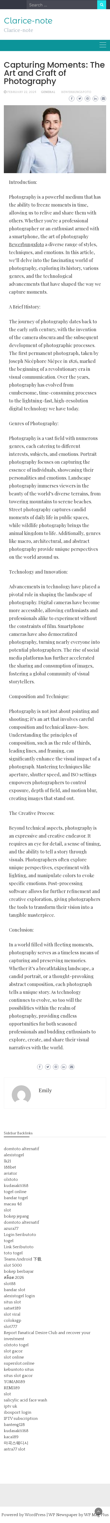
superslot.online (19, 1363)
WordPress (35, 1515)
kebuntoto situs (19, 1369)
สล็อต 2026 (14, 1277)
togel (9, 1241)
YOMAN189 (14, 1381)
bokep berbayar (19, 1271)
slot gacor (13, 1351)
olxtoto (11, 1179)
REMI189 (12, 1388)
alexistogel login (19, 1296)
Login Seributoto (20, 1234)
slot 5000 (13, 1265)
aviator (10, 1173)
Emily (45, 1090)
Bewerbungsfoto (76, 92)
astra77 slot (14, 1449)
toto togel (13, 1253)
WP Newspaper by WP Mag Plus (78, 1515)
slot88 (10, 1283)
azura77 (11, 1228)
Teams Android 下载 (22, 1259)
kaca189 (11, 1437)
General (48, 92)
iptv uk (10, 1406)
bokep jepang (16, 1216)
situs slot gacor (18, 1375)
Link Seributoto (19, 1247)
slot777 (10, 1326)
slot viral (12, 1314)
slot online (14, 1357)
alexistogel (14, 1155)
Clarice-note (28, 21)
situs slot (12, 1302)
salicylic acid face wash (25, 1400)
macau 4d (13, 1204)
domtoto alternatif (21, 1149)
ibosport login (17, 1412)
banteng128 (14, 1424)
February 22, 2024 (21, 92)
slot (7, 1210)
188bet (10, 1167)
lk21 (7, 1161)
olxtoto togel (16, 1345)
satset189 (12, 1308)
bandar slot (14, 1290)
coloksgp (12, 1320)
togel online (15, 1191)
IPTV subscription (21, 1418)
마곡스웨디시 (16, 1443)
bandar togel (16, 1198)
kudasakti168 (16, 1185)
